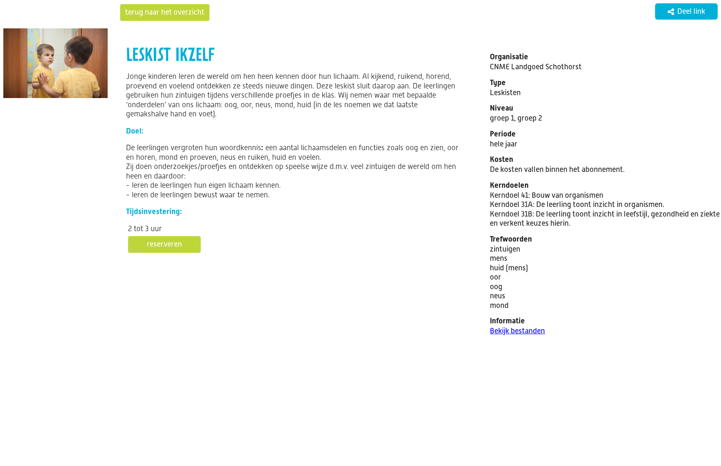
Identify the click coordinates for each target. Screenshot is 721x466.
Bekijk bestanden (517, 331)
